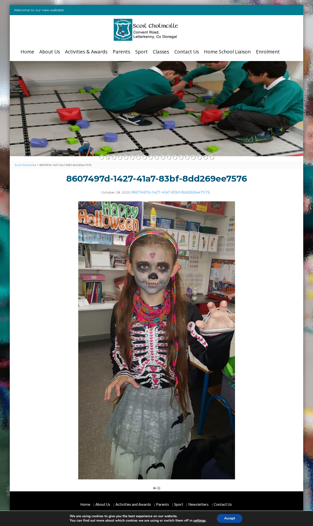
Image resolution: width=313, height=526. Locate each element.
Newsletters (198, 504)
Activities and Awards (133, 504)
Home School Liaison (227, 51)
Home (27, 51)
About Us (49, 51)
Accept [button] (229, 518)
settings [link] (199, 520)
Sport (141, 51)
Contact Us (186, 51)
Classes (161, 51)
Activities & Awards (86, 51)
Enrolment (268, 51)
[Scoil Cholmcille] (146, 30)
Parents (121, 51)
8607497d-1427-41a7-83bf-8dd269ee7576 (171, 192)
